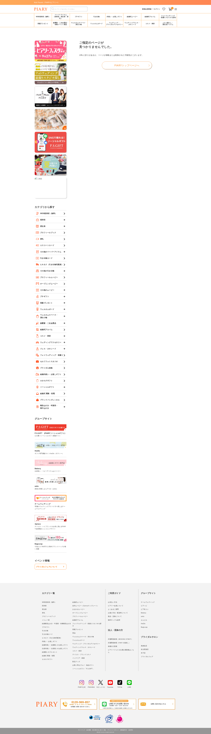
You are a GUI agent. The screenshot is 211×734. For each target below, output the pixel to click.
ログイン (157, 9)
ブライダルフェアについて (46, 567)
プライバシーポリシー (113, 730)
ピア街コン (145, 609)
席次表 (44, 609)
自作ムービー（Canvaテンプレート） (85, 606)
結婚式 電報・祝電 (48, 656)
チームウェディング (148, 602)
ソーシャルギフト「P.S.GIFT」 (83, 669)
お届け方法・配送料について (118, 613)
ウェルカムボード (78, 640)
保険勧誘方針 (123, 730)
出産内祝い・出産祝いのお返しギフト (55, 648)
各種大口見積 (112, 646)
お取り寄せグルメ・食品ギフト (83, 665)
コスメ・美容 (77, 651)
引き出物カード (47, 634)
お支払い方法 (112, 602)
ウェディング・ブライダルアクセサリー (86, 644)
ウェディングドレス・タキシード (83, 647)
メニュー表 (46, 620)
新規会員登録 (146, 9)
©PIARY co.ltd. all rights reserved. (105, 732)
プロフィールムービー (80, 616)
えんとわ (144, 620)
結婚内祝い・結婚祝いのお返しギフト (55, 645)
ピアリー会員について (115, 606)
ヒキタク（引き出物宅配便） (52, 638)
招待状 (44, 606)
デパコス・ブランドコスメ (81, 654)
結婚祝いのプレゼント (49, 652)
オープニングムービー (80, 613)
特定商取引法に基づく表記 (99, 730)
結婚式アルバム (150, 16)
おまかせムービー (78, 609)
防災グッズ (76, 661)
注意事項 (130, 730)
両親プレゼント (77, 629)
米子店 (143, 653)
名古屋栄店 (145, 649)
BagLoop (144, 627)
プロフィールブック (49, 616)
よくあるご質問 (113, 609)
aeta (142, 616)
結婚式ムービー (77, 602)
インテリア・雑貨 (78, 658)
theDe (143, 623)
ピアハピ (144, 606)
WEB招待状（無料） (43, 16)
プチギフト (46, 627)
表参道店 (144, 646)
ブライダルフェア (147, 656)
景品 (73, 633)
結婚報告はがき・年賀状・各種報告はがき (56, 623)
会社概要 (88, 730)
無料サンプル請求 (114, 620)
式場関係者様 (120, 639)
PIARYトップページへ (126, 65)
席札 (43, 613)
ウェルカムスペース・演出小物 (83, 637)
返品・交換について (115, 616)
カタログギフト (47, 659)
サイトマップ (81, 730)
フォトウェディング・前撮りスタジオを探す (168, 16)
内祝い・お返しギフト (49, 641)
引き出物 (45, 631)
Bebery (143, 613)
